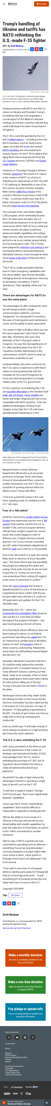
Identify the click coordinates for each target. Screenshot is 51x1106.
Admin (8, 1062)
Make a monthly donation (25, 955)
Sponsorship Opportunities (16, 1057)
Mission (8, 1053)
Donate (42, 4)
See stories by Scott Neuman (17, 928)
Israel (26, 146)
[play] (4, 1102)
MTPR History (10, 1055)
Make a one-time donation (25, 982)
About (7, 1049)
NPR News (15, 895)
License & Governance (14, 1066)
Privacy (8, 1060)
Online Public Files (12, 1073)
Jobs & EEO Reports (13, 1075)
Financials (9, 1068)
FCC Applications (12, 1071)
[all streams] (47, 1102)
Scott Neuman (17, 46)
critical (40, 685)
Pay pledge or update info (25, 1009)
